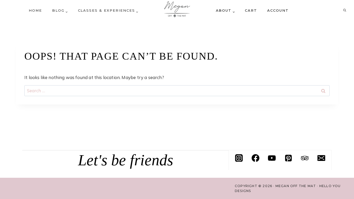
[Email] (321, 158)
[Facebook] (255, 158)
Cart (251, 10)
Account (278, 10)
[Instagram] (239, 158)
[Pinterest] (288, 158)
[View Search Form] (345, 10)
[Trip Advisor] (305, 158)
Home (35, 10)
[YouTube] (272, 158)
